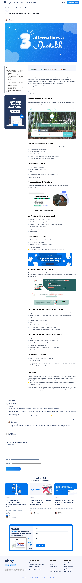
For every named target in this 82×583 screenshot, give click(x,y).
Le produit (16, 2)
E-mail (9, 463)
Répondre (75, 419)
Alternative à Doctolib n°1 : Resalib (14, 70)
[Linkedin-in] (8, 565)
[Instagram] (15, 565)
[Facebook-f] (6, 565)
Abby (6, 7)
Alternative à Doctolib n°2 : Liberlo (14, 76)
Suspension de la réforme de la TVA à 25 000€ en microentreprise (40, 502)
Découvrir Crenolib (32, 368)
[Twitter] (13, 565)
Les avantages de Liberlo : (14, 81)
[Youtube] (11, 565)
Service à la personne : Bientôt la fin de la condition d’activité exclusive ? (65, 502)
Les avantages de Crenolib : (15, 90)
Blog (9, 7)
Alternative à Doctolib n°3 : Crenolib (14, 82)
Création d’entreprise (31, 2)
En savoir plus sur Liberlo (34, 247)
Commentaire (11, 444)
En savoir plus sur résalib (34, 177)
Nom (9, 459)
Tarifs (22, 2)
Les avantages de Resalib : (14, 74)
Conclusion (8, 91)
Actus (12, 7)
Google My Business (33, 380)
